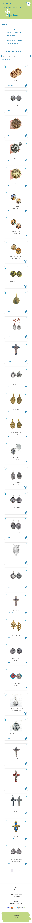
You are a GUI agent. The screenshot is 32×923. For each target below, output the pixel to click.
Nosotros (16, 892)
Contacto (16, 901)
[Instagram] (3, 3)
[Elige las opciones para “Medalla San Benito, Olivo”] (16, 85)
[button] (25, 13)
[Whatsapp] (13, 3)
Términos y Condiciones (16, 903)
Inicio (16, 887)
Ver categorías (6, 59)
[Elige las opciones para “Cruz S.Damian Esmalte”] (16, 839)
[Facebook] (7, 3)
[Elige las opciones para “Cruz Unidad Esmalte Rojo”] (16, 789)
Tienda (16, 889)
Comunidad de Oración (16, 894)
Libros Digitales (16, 896)
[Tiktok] (10, 3)
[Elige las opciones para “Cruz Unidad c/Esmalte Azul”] (16, 362)
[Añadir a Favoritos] (6, 67)
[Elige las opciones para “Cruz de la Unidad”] (16, 613)
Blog (16, 899)
